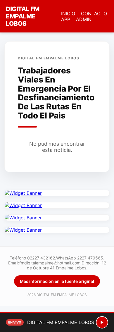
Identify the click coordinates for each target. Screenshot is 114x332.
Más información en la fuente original (57, 281)
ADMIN (83, 19)
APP (65, 19)
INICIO (68, 13)
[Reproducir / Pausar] (102, 322)
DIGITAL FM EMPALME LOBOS (22, 16)
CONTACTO (94, 13)
